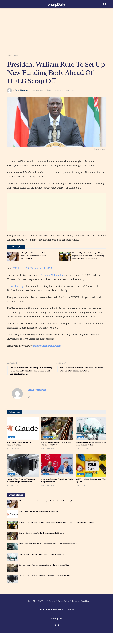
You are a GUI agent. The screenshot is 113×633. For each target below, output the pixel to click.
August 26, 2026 (13, 448)
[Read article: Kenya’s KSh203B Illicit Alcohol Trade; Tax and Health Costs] (57, 428)
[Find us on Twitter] (55, 625)
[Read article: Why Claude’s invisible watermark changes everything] (23, 428)
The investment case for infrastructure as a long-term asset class (91, 443)
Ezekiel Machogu (16, 286)
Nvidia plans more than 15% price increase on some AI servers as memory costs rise (49, 544)
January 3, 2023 (38, 90)
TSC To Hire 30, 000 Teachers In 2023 (32, 268)
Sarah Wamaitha (21, 90)
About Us (26, 601)
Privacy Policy (63, 601)
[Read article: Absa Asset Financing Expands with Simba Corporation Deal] (57, 465)
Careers (52, 601)
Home (9, 56)
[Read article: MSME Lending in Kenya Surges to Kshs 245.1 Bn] (91, 465)
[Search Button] (104, 4)
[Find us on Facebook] (51, 625)
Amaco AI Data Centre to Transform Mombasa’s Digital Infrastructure (21, 480)
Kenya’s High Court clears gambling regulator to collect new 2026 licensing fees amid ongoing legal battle (88, 255)
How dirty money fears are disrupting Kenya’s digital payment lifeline (44, 565)
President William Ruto (52, 275)
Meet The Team (39, 601)
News (15, 56)
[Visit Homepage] (56, 4)
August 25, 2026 (48, 448)
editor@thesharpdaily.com (47, 345)
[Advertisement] (56, 31)
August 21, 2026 (13, 485)
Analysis (47, 437)
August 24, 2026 (82, 448)
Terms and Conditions (81, 601)
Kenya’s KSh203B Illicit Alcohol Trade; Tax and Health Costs (56, 443)
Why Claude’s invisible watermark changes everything (19, 443)
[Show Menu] (8, 4)
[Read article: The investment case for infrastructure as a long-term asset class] (91, 428)
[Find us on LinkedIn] (59, 625)
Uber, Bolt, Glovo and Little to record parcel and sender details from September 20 (36, 255)
